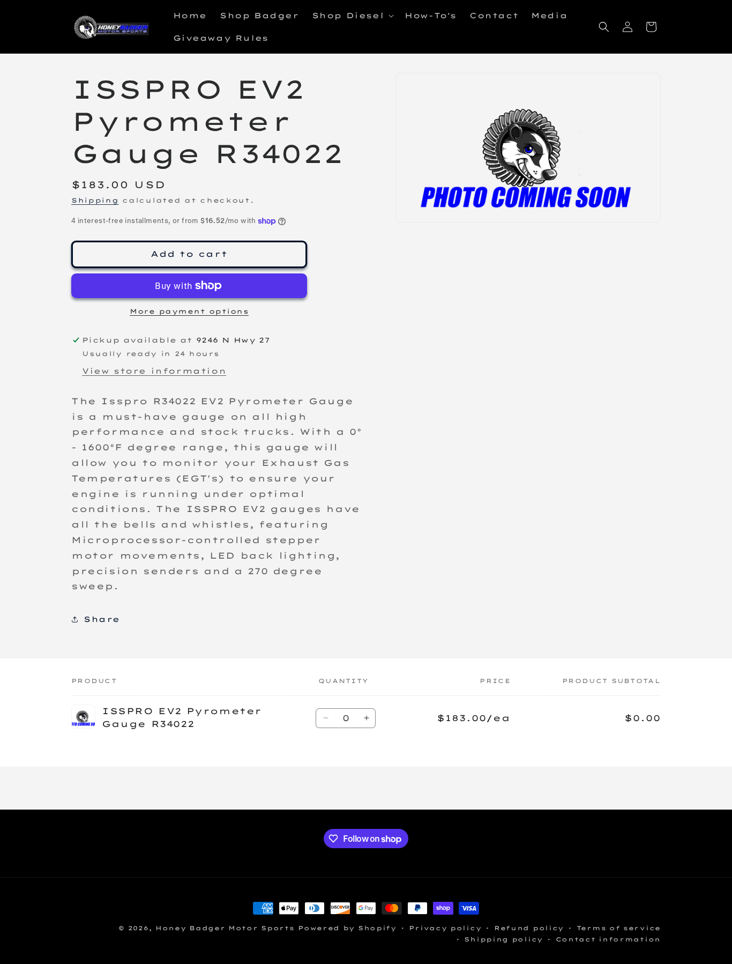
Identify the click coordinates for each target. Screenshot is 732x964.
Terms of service (619, 928)
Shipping (95, 200)
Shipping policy (503, 939)
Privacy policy (445, 928)
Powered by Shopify (347, 928)
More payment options (189, 311)
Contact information (608, 939)
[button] (352, 15)
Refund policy (529, 928)
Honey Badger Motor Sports (225, 928)
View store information (154, 371)
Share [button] (102, 619)
